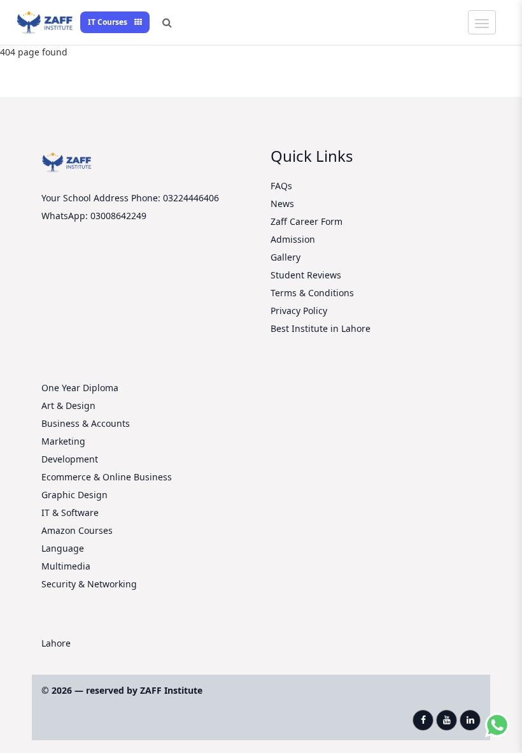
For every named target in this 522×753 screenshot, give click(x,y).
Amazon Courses (77, 530)
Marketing (63, 441)
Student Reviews (306, 275)
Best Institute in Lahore (320, 328)
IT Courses (108, 22)
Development (69, 459)
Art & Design (68, 405)
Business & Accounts (85, 423)
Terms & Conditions (312, 293)
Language (62, 548)
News (282, 203)
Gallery (285, 257)
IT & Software (70, 512)
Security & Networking (89, 584)
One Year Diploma (79, 388)
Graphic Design (74, 495)
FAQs (281, 186)
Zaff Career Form (306, 221)
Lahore (56, 643)
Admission (293, 239)
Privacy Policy (299, 311)
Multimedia (65, 566)
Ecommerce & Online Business (106, 477)
